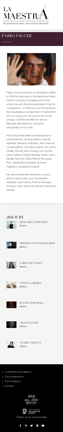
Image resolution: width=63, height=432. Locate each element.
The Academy (13, 381)
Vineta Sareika (30, 283)
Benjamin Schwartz (34, 222)
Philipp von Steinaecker (37, 243)
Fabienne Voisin (31, 263)
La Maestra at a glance (18, 372)
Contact (9, 386)
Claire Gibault (30, 342)
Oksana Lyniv (29, 322)
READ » (23, 226)
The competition (14, 377)
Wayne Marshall (32, 302)
